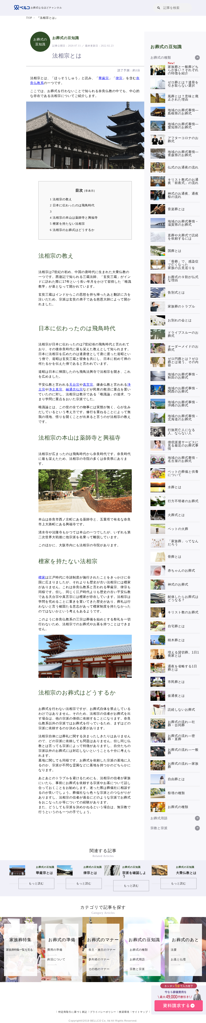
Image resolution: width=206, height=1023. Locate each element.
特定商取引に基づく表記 (72, 1012)
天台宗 (74, 384)
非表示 (89, 190)
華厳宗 (104, 78)
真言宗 (88, 384)
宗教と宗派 (137, 969)
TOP (29, 17)
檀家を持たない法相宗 (67, 223)
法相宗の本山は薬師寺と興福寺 (74, 217)
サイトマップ (140, 1012)
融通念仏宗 (74, 389)
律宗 (119, 78)
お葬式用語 (137, 959)
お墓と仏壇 (178, 959)
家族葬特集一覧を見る (19, 949)
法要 (174, 949)
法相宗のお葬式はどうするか (72, 230)
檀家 (41, 577)
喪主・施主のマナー (102, 949)
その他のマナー (99, 969)
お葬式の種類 (139, 949)
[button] (159, 8)
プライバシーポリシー (103, 1012)
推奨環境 (124, 1012)
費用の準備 (54, 949)
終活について (56, 959)
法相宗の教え (61, 199)
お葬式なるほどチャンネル (46, 7)
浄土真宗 (55, 389)
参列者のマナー (99, 959)
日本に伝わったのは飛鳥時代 (72, 205)
